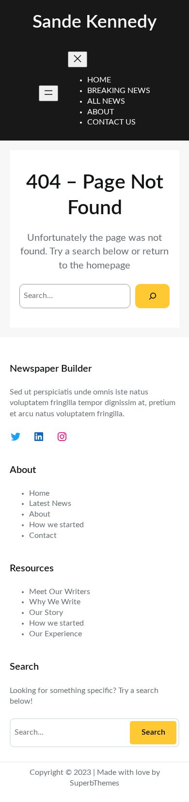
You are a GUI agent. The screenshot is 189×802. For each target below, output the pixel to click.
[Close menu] (77, 59)
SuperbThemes (94, 783)
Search (153, 732)
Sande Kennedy (94, 22)
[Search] (152, 296)
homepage (108, 265)
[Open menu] (48, 93)
